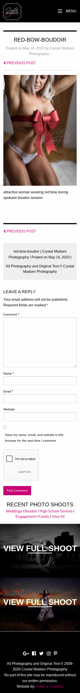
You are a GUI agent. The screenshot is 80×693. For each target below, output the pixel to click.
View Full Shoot (40, 548)
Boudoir (31, 511)
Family (43, 516)
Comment (11, 314)
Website (9, 409)
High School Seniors (56, 511)
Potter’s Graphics (49, 686)
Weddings (14, 511)
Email (8, 391)
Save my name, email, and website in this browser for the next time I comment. (34, 437)
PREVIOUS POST (21, 63)
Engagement (26, 516)
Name (8, 373)
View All (58, 516)
